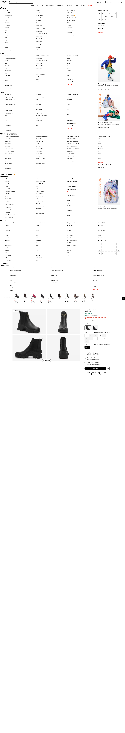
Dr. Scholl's (7, 238)
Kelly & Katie (101, 233)
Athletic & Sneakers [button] (49, 5)
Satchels (6, 196)
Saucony (38, 252)
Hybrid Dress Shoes (40, 76)
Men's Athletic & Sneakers (42, 136)
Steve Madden (8, 255)
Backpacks (7, 181)
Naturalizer (7, 250)
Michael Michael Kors (71, 245)
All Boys (95, 278)
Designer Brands (71, 223)
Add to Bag (95, 368)
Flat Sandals (38, 20)
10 (115, 16)
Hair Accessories (39, 196)
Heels (6, 32)
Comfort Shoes (8, 22)
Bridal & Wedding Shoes (72, 17)
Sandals (6, 42)
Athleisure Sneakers (9, 138)
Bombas (69, 205)
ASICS (99, 141)
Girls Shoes (38, 94)
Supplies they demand (105, 123)
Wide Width (101, 26)
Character (7, 118)
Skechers (69, 114)
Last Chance (96, 289)
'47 (67, 198)
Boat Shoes (7, 60)
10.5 (118, 16)
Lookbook (82, 5)
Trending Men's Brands (72, 55)
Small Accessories (40, 206)
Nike (68, 73)
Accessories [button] (69, 5)
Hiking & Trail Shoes (9, 148)
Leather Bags (7, 193)
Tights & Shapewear (9, 217)
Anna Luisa (100, 225)
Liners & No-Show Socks (10, 214)
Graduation (69, 27)
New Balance (70, 107)
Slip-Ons (6, 83)
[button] (108, 368)
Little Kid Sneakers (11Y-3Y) (73, 146)
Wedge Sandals (39, 25)
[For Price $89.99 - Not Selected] (94, 327)
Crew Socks (7, 212)
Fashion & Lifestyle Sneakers (42, 33)
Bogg (68, 203)
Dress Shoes (7, 25)
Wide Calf (100, 28)
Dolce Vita (7, 235)
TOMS (6, 257)
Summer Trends (70, 35)
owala (68, 215)
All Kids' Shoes (8, 110)
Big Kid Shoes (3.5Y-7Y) (10, 104)
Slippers (6, 45)
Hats (37, 198)
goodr (68, 208)
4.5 (102, 13)
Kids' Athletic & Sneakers (73, 136)
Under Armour (39, 257)
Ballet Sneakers (8, 141)
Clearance (100, 32)
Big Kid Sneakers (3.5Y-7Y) (73, 148)
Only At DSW (101, 223)
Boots (6, 63)
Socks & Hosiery (39, 49)
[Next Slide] (123, 298)
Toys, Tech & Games (40, 211)
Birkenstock (69, 60)
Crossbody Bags (8, 188)
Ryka (37, 250)
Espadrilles (7, 27)
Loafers (6, 35)
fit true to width (106, 344)
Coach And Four (101, 228)
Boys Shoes (39, 113)
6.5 (115, 13)
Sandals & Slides (55, 283)
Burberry (69, 233)
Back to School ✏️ (60, 5)
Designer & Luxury (40, 188)
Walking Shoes (39, 41)
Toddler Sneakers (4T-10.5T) (73, 143)
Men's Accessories (71, 186)
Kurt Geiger (69, 242)
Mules (6, 37)
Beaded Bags (7, 183)
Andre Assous (70, 225)
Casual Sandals (39, 12)
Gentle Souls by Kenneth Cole (73, 238)
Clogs (6, 20)
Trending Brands (71, 195)
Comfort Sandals (39, 15)
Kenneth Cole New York (72, 240)
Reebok (100, 156)
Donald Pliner (70, 235)
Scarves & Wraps (39, 201)
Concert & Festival (71, 20)
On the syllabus (103, 207)
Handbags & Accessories (15, 283)
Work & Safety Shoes (9, 50)
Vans (37, 260)
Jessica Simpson (8, 245)
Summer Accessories (72, 181)
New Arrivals (69, 32)
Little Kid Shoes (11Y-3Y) (10, 102)
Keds (37, 235)
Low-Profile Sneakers (9, 151)
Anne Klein (7, 225)
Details (86, 318)
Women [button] (32, 5)
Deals (94, 286)
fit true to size (107, 332)
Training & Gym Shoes (9, 166)
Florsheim (69, 70)
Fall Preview (69, 25)
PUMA (99, 153)
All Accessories (39, 179)
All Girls (95, 280)
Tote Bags (7, 201)
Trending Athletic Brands (104, 136)
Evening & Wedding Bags (10, 191)
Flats (6, 30)
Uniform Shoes (8, 130)
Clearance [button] (89, 5)
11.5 (103, 19)
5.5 (109, 13)
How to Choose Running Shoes (105, 165)
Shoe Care (38, 203)
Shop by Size (8, 94)
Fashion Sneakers (8, 146)
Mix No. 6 (100, 235)
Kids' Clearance (97, 268)
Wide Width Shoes (8, 85)
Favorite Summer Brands (11, 223)
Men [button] (37, 5)
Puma (68, 112)
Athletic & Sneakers (9, 12)
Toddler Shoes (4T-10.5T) (10, 99)
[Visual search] (32, 2)
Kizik (37, 238)
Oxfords (37, 81)
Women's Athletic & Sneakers (12, 136)
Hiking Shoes (7, 75)
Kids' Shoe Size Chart (9, 107)
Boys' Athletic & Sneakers (72, 141)
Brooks (68, 63)
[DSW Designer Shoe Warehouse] (4, 2)
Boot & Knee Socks (9, 209)
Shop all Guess (88, 311)
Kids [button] (42, 5)
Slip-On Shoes (39, 109)
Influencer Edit (70, 30)
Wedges (6, 47)
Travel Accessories (40, 213)
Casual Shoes (7, 17)
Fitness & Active (39, 193)
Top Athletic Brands (40, 223)
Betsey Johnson (8, 228)
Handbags (38, 47)
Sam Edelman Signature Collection (105, 238)
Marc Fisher (7, 247)
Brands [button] (76, 5)
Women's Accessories (72, 184)
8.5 (106, 16)
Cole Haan (69, 65)
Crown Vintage (101, 230)
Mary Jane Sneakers (9, 153)
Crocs (68, 68)
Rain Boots (7, 78)
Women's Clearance (14, 268)
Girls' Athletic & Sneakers (72, 138)
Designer (69, 22)
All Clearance (96, 284)
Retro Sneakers (8, 158)
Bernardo (69, 230)
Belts (37, 186)
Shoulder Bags (8, 198)
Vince (68, 255)
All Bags (7, 179)
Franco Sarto (7, 240)
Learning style (102, 84)
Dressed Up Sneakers (40, 74)
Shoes (6, 10)
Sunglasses (38, 208)
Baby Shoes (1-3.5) (9, 97)
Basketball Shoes (39, 141)
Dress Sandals (39, 17)
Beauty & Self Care (40, 183)
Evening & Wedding (40, 191)
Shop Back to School (103, 90)
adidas (68, 58)
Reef (68, 75)
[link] (17, 298)
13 (109, 19)
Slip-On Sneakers (39, 38)
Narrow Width (101, 23)
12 (105, 19)
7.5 (99, 16)
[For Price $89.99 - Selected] (88, 327)
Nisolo (68, 247)
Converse (69, 102)
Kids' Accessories (71, 189)
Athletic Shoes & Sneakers (42, 29)
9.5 (112, 16)
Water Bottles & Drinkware (41, 216)
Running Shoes (39, 36)
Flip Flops (38, 22)
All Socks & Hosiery (9, 205)
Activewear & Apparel (40, 181)
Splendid (69, 250)
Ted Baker (69, 252)
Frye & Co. (7, 242)
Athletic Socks (8, 207)
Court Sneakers (39, 31)
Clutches (6, 186)
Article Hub (69, 12)
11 (99, 19)
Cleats (6, 120)
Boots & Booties (8, 15)
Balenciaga (69, 228)
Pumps (6, 40)
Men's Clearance (55, 268)
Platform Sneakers (8, 156)
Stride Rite (69, 117)
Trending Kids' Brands (72, 94)
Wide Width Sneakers (9, 171)
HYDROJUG (69, 210)
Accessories (70, 79)
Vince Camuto (8, 260)
